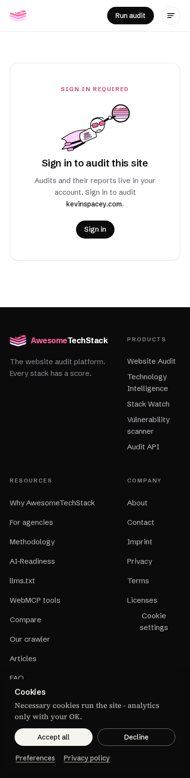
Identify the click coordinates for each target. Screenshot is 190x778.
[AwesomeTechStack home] (18, 15)
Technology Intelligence (147, 382)
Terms (138, 580)
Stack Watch (148, 403)
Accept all (54, 737)
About (137, 502)
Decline (136, 737)
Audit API (143, 446)
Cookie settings (154, 621)
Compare (25, 619)
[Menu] (171, 15)
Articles (23, 658)
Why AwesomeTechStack (52, 502)
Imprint (139, 541)
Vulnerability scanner (148, 425)
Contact (140, 522)
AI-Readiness (32, 561)
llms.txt (22, 580)
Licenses (142, 600)
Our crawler (30, 639)
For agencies (31, 522)
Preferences (35, 758)
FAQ (17, 678)
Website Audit (151, 361)
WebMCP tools (35, 600)
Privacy (139, 561)
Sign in (95, 229)
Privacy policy (87, 758)
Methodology (32, 541)
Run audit (130, 15)
